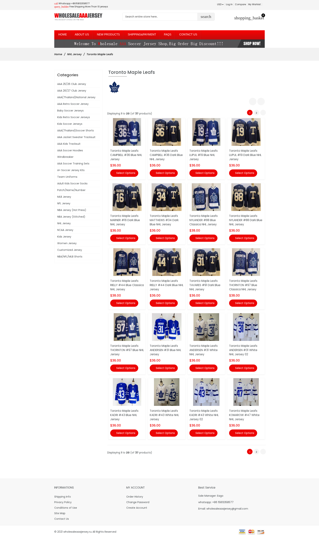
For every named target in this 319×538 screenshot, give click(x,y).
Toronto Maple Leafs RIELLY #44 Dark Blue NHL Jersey (166, 285)
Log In (229, 4)
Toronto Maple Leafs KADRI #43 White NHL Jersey (164, 415)
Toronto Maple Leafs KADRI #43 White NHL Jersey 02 (204, 415)
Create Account (136, 508)
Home (58, 54)
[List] (261, 101)
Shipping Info (62, 497)
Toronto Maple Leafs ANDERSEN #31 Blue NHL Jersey (165, 350)
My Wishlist (254, 4)
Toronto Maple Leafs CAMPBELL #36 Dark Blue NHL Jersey (166, 155)
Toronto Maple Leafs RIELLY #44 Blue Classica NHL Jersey (127, 285)
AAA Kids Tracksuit (68, 144)
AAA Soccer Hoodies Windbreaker (70, 154)
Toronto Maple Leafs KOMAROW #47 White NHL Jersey (244, 415)
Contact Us (61, 519)
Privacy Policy (63, 502)
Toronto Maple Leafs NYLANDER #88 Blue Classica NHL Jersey (203, 220)
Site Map (59, 513)
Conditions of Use (65, 508)
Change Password (137, 502)
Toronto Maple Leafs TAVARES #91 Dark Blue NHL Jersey (204, 285)
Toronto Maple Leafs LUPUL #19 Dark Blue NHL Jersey (245, 155)
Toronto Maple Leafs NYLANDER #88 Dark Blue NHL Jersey (245, 220)
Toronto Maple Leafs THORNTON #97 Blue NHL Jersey (127, 350)
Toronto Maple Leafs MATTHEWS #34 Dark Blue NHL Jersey (164, 220)
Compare (240, 4)
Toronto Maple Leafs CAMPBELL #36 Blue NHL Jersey (126, 155)
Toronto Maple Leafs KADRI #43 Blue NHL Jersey (124, 415)
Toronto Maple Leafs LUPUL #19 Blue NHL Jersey (203, 155)
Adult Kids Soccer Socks (72, 183)
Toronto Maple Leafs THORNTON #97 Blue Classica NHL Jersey (243, 285)
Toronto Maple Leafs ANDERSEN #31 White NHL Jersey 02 (243, 350)
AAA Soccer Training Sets (73, 163)
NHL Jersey (74, 54)
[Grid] (252, 101)
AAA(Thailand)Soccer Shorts (75, 130)
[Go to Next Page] (263, 112)
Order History (134, 497)
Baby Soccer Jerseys (70, 110)
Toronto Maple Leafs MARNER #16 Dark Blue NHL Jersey (125, 220)
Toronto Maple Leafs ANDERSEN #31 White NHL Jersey (203, 350)
